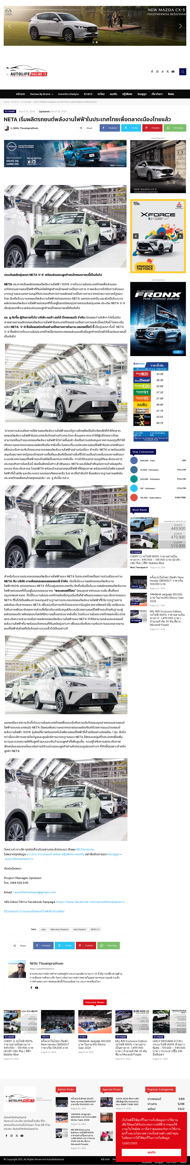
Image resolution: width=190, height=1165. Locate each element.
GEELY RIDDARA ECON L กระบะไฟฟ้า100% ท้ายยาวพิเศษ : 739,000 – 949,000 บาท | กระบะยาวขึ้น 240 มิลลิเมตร (169, 1047)
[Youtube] (173, 71)
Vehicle (134, 586)
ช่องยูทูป (113, 854)
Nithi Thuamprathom (25, 128)
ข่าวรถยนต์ (26, 102)
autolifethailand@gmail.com (35, 892)
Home (6, 102)
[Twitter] (167, 71)
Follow (181, 469)
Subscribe (180, 497)
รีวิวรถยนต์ (11, 911)
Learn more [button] (129, 1142)
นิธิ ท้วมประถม (85, 849)
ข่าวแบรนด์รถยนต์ (30, 911)
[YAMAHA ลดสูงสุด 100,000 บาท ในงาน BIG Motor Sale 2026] (138, 599)
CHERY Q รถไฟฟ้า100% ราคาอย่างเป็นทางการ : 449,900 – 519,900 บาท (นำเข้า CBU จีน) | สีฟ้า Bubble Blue (155, 560)
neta (43, 929)
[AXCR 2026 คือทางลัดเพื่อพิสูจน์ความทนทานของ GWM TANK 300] (106, 1102)
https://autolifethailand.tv (42, 968)
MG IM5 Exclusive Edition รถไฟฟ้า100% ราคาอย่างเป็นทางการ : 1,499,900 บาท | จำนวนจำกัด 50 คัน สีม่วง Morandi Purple (167, 618)
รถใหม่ (57, 854)
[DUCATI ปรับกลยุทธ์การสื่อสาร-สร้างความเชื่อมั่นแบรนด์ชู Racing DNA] (106, 1136)
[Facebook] (152, 71)
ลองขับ (79, 854)
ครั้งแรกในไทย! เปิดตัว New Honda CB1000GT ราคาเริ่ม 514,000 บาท (167, 581)
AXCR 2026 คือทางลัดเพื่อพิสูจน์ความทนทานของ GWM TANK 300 (127, 1101)
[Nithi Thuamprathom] (7, 128)
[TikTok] (162, 71)
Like (184, 460)
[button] (95, 26)
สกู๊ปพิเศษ (67, 854)
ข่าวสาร (15, 102)
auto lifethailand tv (19, 858)
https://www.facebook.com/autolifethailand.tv (90, 901)
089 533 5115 (19, 882)
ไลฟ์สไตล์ (49, 911)
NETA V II (95, 929)
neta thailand (79, 929)
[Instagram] (157, 71)
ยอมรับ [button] (151, 1152)
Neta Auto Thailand (59, 929)
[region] (95, 26)
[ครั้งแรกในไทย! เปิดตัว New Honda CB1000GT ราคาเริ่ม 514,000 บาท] (138, 582)
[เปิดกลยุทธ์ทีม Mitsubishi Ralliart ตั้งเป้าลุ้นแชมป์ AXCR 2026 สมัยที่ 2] (106, 1118)
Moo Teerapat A (139, 567)
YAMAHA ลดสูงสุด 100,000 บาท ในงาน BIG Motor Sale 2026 (167, 598)
